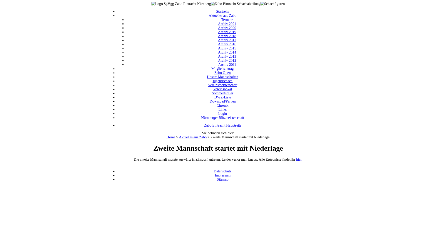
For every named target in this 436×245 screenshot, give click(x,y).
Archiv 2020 (227, 28)
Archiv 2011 (227, 64)
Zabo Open (222, 73)
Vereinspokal (222, 89)
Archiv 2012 (227, 60)
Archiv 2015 (227, 48)
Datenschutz (222, 171)
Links (222, 109)
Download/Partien (223, 101)
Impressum (222, 175)
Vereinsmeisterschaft (222, 85)
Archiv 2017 (227, 40)
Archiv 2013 (227, 56)
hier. (299, 159)
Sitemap (222, 179)
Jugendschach (223, 81)
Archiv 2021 (227, 24)
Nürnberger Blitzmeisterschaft (222, 118)
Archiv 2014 (227, 52)
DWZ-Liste (222, 97)
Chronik (222, 105)
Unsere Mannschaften (222, 77)
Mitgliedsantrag (222, 69)
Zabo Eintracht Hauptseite (222, 125)
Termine (227, 20)
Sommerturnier (222, 93)
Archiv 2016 (227, 44)
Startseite (222, 11)
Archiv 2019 (227, 32)
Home (170, 137)
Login (222, 113)
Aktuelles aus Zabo (222, 15)
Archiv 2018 (227, 36)
